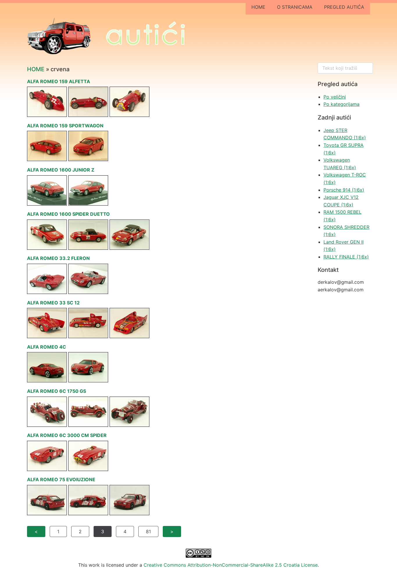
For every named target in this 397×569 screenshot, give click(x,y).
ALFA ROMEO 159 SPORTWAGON (65, 126)
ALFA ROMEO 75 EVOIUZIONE (61, 479)
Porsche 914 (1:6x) (343, 190)
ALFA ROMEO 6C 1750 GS (56, 391)
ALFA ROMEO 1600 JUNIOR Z (60, 170)
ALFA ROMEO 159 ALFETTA (58, 81)
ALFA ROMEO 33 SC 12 (53, 303)
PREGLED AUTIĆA (344, 7)
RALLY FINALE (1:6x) (346, 257)
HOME (258, 7)
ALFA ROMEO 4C (46, 347)
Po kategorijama (341, 104)
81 (148, 531)
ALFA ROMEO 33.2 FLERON (58, 258)
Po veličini (334, 97)
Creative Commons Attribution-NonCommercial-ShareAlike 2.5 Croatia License (231, 565)
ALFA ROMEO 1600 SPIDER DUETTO (68, 214)
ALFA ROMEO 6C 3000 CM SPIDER (67, 435)
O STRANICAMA (294, 7)
